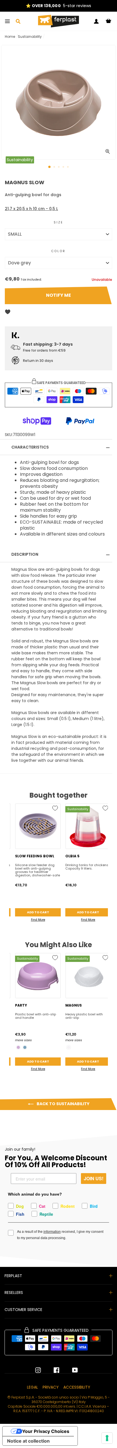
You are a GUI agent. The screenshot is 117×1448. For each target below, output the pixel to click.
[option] (58, 102)
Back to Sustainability (62, 1104)
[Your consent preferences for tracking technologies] (107, 1438)
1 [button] (49, 167)
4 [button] (63, 167)
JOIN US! (93, 1178)
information (52, 1232)
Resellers (14, 1292)
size (59, 222)
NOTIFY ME (58, 295)
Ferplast (13, 1276)
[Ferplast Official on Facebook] (52, 1370)
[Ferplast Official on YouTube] (71, 1370)
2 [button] (54, 167)
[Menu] (7, 21)
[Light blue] (25, 1047)
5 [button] (68, 167)
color (58, 251)
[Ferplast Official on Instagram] (38, 1370)
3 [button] (59, 167)
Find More (38, 920)
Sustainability (30, 36)
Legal (32, 1387)
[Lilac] (18, 1047)
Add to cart (38, 912)
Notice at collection (28, 1441)
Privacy (51, 1387)
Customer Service (23, 1309)
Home (10, 36)
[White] (68, 1047)
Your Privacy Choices (45, 1431)
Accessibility (76, 1387)
